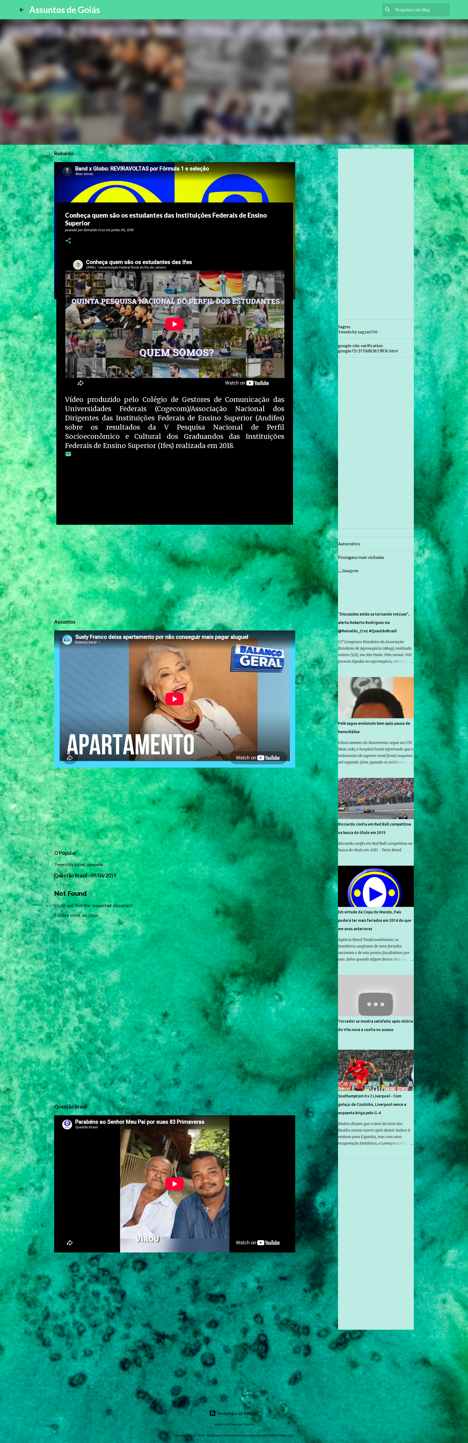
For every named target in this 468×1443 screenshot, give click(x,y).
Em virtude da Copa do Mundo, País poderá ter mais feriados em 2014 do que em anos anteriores (374, 920)
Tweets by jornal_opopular (78, 864)
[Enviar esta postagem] (68, 456)
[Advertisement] (174, 571)
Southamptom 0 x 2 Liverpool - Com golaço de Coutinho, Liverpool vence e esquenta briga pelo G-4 (372, 1104)
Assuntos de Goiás (64, 9)
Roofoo (248, 1424)
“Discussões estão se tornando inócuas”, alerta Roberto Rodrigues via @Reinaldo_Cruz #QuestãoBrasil (374, 622)
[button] (68, 241)
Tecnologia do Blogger (237, 1413)
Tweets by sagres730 (357, 332)
